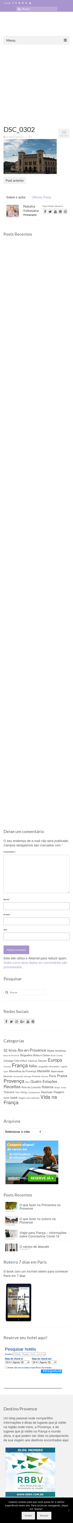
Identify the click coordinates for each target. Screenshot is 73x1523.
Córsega (8, 1060)
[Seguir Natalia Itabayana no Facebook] (45, 211)
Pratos (62, 1075)
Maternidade (57, 1071)
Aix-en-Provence (32, 1050)
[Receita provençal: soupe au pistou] (36, 766)
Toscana (9, 1092)
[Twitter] (22, 3)
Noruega (27, 1076)
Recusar (44, 1515)
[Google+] (26, 3)
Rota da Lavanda (31, 1087)
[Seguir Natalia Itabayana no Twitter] (50, 211)
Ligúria (64, 1066)
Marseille (43, 1071)
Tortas (63, 1087)
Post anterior (15, 180)
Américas (60, 1050)
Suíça (57, 1087)
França (20, 1065)
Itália (33, 1065)
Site (5, 929)
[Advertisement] (36, 82)
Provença (14, 1080)
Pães (27, 1082)
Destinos (32, 1060)
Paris (52, 1076)
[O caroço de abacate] (36, 598)
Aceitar (28, 1515)
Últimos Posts (41, 197)
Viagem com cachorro (29, 1097)
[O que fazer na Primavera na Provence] (36, 347)
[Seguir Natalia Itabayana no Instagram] (65, 211)
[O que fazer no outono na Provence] (36, 429)
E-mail (7, 914)
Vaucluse (46, 1092)
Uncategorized (34, 1092)
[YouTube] (28, 1021)
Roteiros (48, 1087)
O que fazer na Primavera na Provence (39, 1206)
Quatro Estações (43, 1081)
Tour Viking (21, 1092)
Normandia (18, 1076)
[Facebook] (13, 3)
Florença (7, 1066)
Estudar (42, 1060)
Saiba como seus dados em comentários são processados (35, 964)
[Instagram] (16, 3)
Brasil (53, 1055)
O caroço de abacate (34, 1246)
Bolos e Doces (41, 1055)
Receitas (12, 1086)
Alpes (50, 1050)
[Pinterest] (19, 3)
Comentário (10, 851)
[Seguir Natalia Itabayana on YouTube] (55, 211)
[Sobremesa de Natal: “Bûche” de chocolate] (36, 680)
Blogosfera (26, 1055)
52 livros (10, 1050)
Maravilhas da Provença (22, 1071)
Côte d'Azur (20, 1060)
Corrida (59, 1055)
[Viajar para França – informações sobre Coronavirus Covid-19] (36, 511)
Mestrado (8, 1076)
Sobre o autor (16, 197)
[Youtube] (30, 3)
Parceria (44, 1076)
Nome (7, 899)
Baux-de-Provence (11, 1055)
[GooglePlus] (22, 1021)
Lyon (6, 1071)
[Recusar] (68, 1510)
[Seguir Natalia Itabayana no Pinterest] (60, 211)
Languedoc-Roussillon (49, 1066)
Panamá (36, 1076)
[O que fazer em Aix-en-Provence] (36, 264)
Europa (55, 1060)
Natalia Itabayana (16, 136)
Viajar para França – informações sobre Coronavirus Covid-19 (42, 1234)
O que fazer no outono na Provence (37, 1220)
